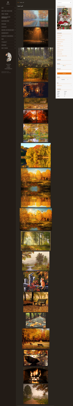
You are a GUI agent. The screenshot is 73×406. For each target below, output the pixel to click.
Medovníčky (59, 43)
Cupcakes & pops (59, 35)
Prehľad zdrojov (59, 85)
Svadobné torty (59, 51)
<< (58, 79)
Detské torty (59, 37)
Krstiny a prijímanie (60, 41)
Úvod (2, 7)
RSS (8, 71)
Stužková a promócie (60, 49)
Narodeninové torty (60, 45)
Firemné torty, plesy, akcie (61, 39)
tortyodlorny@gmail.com (8, 68)
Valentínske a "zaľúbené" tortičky (62, 55)
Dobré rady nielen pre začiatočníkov (5, 17)
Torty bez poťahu (59, 53)
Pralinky (58, 47)
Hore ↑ (10, 72)
